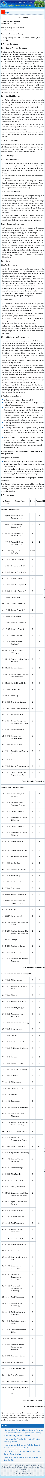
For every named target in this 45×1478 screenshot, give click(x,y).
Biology (5, 13)
